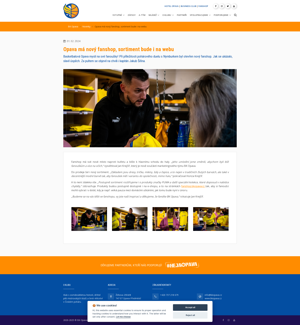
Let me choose (123, 316)
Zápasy (132, 15)
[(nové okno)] (223, 320)
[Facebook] (215, 6)
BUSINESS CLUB (188, 6)
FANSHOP (203, 6)
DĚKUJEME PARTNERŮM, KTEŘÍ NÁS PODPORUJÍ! (131, 265)
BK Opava (73, 26)
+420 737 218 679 (169, 294)
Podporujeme (221, 15)
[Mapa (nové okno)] (111, 296)
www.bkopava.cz (213, 298)
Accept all (190, 307)
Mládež (153, 15)
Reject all (190, 315)
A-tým (142, 15)
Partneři (182, 15)
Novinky (86, 26)
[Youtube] (234, 6)
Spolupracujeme (199, 15)
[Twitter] (227, 6)
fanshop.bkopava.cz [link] (193, 186)
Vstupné (117, 15)
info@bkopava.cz (213, 294)
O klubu (166, 15)
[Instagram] (221, 6)
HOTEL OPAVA (172, 6)
